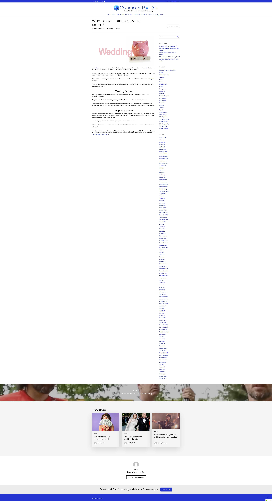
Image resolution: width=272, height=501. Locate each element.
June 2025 (162, 170)
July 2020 (161, 308)
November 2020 (163, 299)
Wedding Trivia (163, 126)
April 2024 (162, 203)
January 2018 (162, 378)
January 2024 (162, 210)
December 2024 (163, 184)
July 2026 (161, 140)
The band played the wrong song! (136, 392)
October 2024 (163, 189)
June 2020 (162, 310)
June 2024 (162, 198)
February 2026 (163, 151)
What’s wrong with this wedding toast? (169, 57)
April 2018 (162, 371)
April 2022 (162, 259)
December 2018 (163, 353)
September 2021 (163, 275)
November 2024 (163, 186)
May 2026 (162, 144)
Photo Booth (162, 98)
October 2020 (163, 301)
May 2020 (162, 313)
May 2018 (162, 369)
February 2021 (163, 292)
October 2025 (163, 161)
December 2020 (163, 296)
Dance (161, 82)
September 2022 (163, 247)
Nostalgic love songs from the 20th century (168, 60)
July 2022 (161, 252)
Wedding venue (163, 128)
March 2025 (162, 177)
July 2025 (161, 168)
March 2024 (162, 205)
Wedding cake (163, 117)
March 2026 (162, 149)
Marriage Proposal (164, 96)
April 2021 (162, 287)
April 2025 (162, 175)
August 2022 (162, 250)
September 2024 (163, 191)
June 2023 (162, 226)
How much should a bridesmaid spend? (167, 53)
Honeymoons (163, 89)
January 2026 (162, 154)
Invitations (162, 91)
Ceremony (162, 77)
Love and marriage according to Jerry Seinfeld (169, 49)
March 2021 (162, 289)
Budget (118, 28)
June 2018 (162, 367)
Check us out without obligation (100, 134)
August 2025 (162, 165)
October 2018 (163, 357)
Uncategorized (163, 112)
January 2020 (162, 322)
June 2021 (162, 282)
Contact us (166, 489)
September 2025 (163, 163)
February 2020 (163, 320)
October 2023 (163, 217)
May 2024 (162, 200)
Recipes (161, 105)
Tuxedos (161, 110)
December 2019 (163, 324)
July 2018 (161, 364)
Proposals (162, 103)
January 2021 (162, 294)
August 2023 (162, 221)
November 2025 (163, 158)
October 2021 (163, 273)
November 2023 (163, 214)
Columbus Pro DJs (98, 28)
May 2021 (161, 285)
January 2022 (162, 266)
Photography (162, 100)
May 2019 (162, 341)
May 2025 (162, 172)
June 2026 (162, 142)
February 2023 (163, 236)
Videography (162, 114)
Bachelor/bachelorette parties (167, 70)
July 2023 (161, 224)
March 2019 (162, 346)
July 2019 (161, 336)
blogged (151, 79)
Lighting (161, 93)
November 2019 (163, 327)
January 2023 (162, 238)
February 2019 (163, 348)
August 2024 (162, 193)
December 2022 (163, 240)
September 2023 (163, 219)
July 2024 (161, 196)
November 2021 (163, 271)
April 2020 (162, 315)
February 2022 (163, 264)
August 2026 (162, 137)
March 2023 (162, 233)
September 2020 (163, 303)
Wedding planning (164, 124)
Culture (161, 79)
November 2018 (163, 355)
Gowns (161, 86)
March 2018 (162, 374)
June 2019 (162, 339)
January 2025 (162, 182)
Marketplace (95, 67)
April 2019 (162, 343)
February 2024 (163, 207)
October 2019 (163, 329)
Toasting (161, 107)
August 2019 (162, 334)
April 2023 (162, 231)
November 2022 (163, 243)
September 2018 (163, 360)
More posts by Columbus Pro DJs (136, 477)
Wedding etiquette (164, 119)
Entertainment (163, 84)
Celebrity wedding (164, 74)
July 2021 (161, 280)
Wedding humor (163, 121)
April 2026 (162, 147)
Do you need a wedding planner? (168, 46)
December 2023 (163, 212)
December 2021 (163, 268)
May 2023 (162, 229)
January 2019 (162, 350)
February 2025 (163, 179)
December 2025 (163, 156)
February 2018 (163, 376)
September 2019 (163, 332)
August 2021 (162, 278)
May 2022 (162, 257)
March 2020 (162, 317)
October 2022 (163, 245)
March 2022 (162, 261)
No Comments (174, 26)
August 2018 (162, 362)
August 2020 (162, 306)
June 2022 (162, 254)
